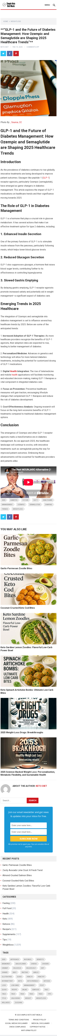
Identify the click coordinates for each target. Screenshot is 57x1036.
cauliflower (20, 964)
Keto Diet (5, 47)
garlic (35, 972)
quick (4, 990)
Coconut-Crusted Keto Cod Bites (18, 608)
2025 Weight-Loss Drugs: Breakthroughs (22, 732)
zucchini (18, 1002)
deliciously (31, 968)
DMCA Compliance (17, 1027)
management (7, 504)
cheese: (34, 964)
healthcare (47, 500)
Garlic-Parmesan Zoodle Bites (16, 568)
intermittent (7, 981)
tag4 (22, 994)
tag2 (4, 994)
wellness (6, 1002)
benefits (40, 959)
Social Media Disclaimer (16, 1023)
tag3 (13, 994)
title (4, 998)
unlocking (15, 998)
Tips (4, 939)
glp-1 (35, 500)
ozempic (21, 504)
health (15, 374)
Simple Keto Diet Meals (31, 1015)
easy (14, 972)
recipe (14, 990)
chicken (45, 964)
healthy (41, 977)
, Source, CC (16, 122)
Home (5, 21)
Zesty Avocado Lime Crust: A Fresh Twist (22, 870)
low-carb (15, 985)
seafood (35, 990)
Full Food (6, 908)
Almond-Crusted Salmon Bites (17, 875)
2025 (3, 500)
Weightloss (16, 21)
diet (42, 968)
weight (28, 998)
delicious (17, 968)
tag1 (46, 990)
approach (15, 959)
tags (40, 994)
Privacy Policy (39, 1020)
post (42, 985)
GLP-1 (46, 177)
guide (19, 977)
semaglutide (35, 504)
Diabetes (13, 500)
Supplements (8, 934)
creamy (5, 968)
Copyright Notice (37, 1027)
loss (4, 985)
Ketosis (6, 924)
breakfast (6, 964)
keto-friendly (32, 981)
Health (13, 371)
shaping (48, 504)
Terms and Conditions (19, 1020)
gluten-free (7, 977)
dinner (4, 972)
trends (5, 509)
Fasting (6, 903)
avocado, (28, 959)
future (25, 500)
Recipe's (6, 929)
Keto (4, 918)
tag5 (31, 994)
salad (24, 990)
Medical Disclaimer (41, 1023)
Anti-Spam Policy (28, 1030)
